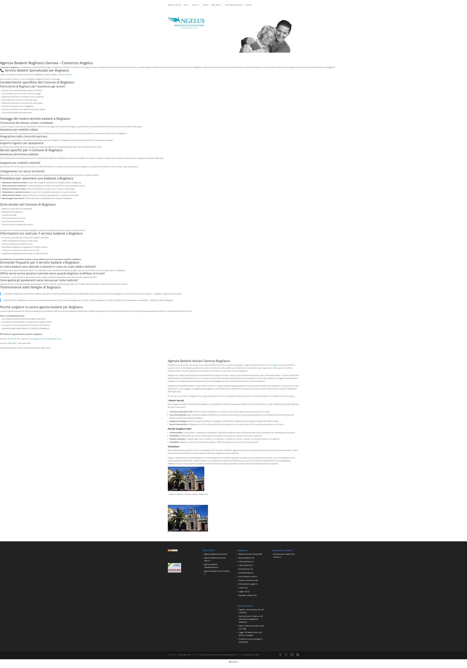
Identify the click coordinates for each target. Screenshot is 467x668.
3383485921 (177, 42)
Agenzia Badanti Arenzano (215, 554)
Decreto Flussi (244, 569)
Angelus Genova (174, 5)
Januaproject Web (251, 655)
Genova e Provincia (246, 580)
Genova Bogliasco (273, 365)
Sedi (185, 5)
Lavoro (241, 588)
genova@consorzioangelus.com (188, 50)
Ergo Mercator (185, 655)
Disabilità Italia (245, 573)
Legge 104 (243, 591)
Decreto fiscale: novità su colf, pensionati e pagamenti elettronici (251, 619)
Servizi (195, 5)
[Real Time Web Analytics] (173, 550)
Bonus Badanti (245, 558)
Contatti (248, 5)
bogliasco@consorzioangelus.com (47, 339)
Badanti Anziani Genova (248, 554)
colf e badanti (244, 565)
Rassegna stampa (246, 595)
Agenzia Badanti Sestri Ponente (217, 571)
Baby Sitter (215, 5)
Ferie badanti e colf (247, 576)
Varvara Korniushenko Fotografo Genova (219, 655)
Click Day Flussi (245, 561)
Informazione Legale (247, 584)
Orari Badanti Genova (234, 5)
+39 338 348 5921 (64, 74)
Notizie (205, 5)
